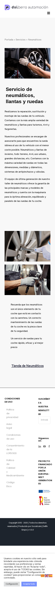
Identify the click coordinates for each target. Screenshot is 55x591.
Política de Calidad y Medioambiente (10, 468)
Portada (9, 40)
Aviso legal (9, 426)
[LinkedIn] (39, 446)
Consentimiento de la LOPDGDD (10, 449)
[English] (47, 576)
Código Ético (10, 484)
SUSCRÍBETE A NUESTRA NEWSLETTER (44, 406)
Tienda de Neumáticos (27, 366)
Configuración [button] (12, 584)
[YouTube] (44, 446)
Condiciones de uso (10, 436)
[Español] (51, 576)
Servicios (21, 40)
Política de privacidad (10, 413)
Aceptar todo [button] (29, 584)
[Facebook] (49, 446)
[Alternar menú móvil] (48, 13)
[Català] (43, 576)
